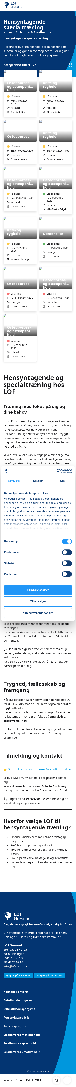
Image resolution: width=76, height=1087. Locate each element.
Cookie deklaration (38, 1071)
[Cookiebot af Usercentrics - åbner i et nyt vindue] (56, 471)
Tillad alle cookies (38, 589)
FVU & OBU (33, 1080)
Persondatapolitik (16, 1017)
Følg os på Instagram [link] (49, 975)
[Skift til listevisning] (70, 65)
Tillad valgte (37, 601)
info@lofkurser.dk (15, 966)
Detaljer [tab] (38, 480)
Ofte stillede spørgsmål (20, 1009)
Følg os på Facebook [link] (18, 975)
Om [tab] (62, 480)
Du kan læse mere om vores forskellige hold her (40, 769)
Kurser (8, 1080)
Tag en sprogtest (15, 1026)
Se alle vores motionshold (22, 1035)
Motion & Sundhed (33, 32)
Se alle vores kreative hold (22, 1052)
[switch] (67, 552)
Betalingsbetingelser (18, 1000)
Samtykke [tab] (14, 480)
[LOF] (21, 5)
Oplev (19, 1080)
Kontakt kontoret (16, 992)
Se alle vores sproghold (20, 1043)
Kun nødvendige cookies (37, 612)
